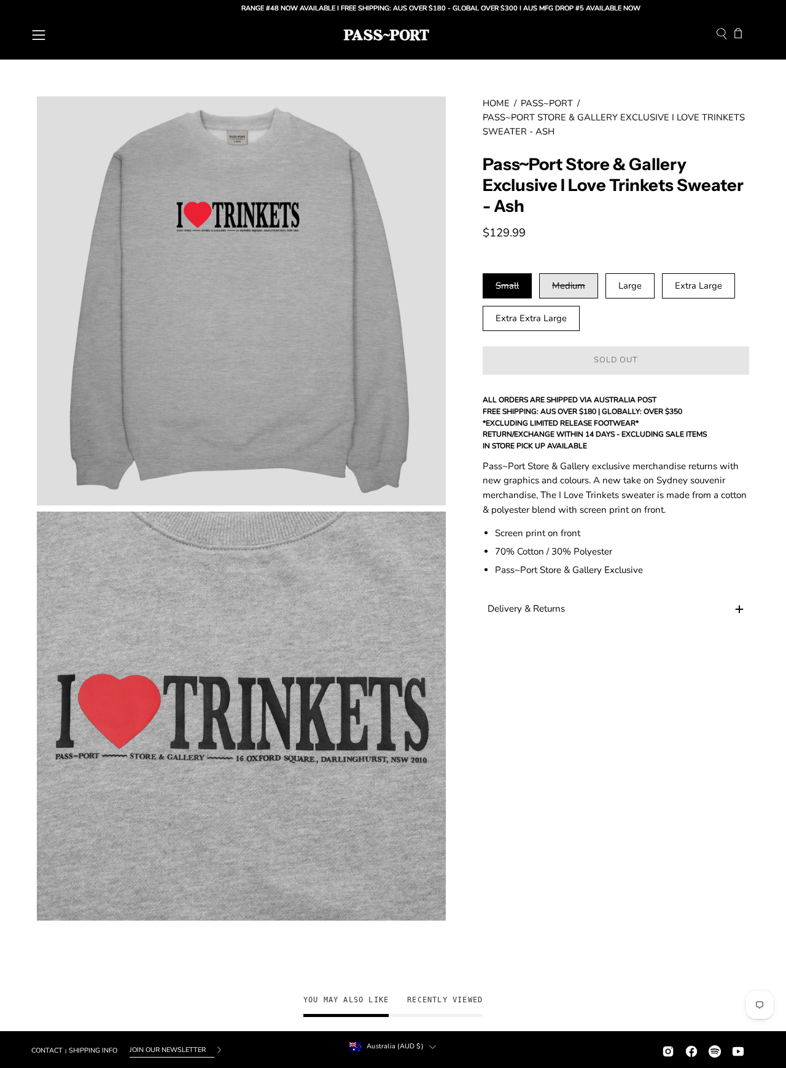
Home (496, 103)
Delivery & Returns (526, 609)
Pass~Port (547, 103)
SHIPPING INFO (93, 1050)
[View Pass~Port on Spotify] (715, 1050)
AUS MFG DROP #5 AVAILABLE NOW (549, 8)
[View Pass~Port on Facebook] (691, 1050)
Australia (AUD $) (395, 1046)
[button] (722, 35)
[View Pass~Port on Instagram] (668, 1050)
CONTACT (47, 1050)
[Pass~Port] (386, 35)
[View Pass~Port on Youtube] (738, 1050)
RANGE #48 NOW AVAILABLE (256, 8)
